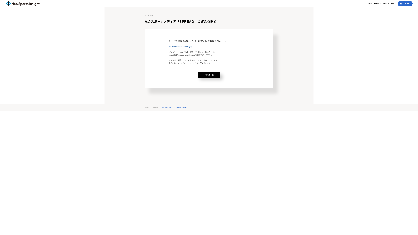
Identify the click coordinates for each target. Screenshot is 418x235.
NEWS (155, 107)
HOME (147, 107)
